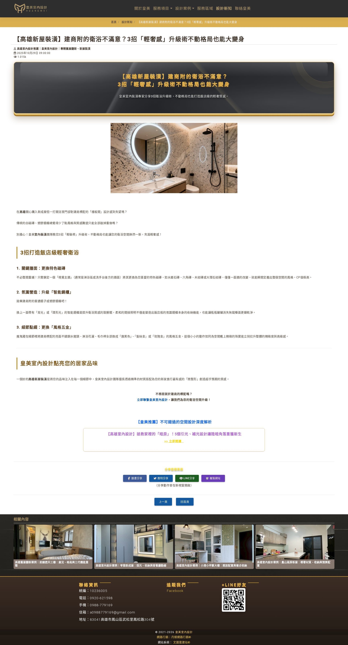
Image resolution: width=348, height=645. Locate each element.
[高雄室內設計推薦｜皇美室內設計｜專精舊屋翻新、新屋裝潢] (31, 8)
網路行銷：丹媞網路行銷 (174, 637)
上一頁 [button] (163, 501)
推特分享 (163, 478)
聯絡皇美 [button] (243, 8)
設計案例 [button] (183, 8)
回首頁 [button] (185, 501)
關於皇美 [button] (142, 8)
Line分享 (189, 478)
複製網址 (215, 478)
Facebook (175, 591)
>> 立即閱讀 (174, 441)
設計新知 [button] (224, 8)
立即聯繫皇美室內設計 (152, 400)
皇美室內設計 (184, 632)
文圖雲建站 (181, 642)
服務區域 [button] (205, 8)
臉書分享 (136, 478)
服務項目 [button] (161, 8)
